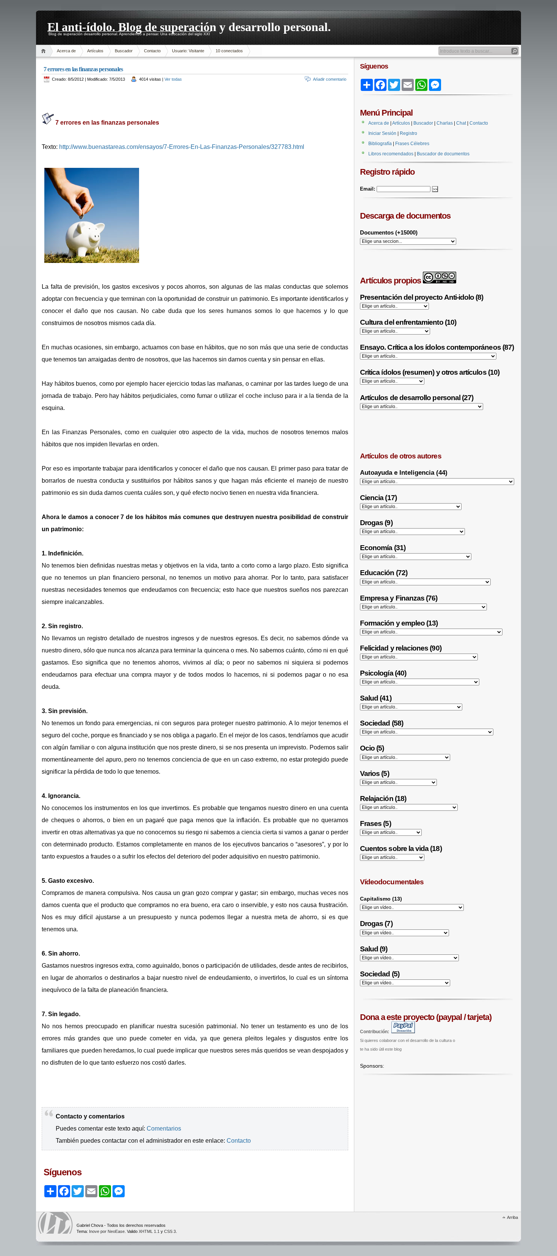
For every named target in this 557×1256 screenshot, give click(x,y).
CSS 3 (170, 1231)
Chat (461, 123)
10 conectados (229, 50)
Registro (408, 133)
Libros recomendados (390, 153)
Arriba (512, 1217)
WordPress (55, 1223)
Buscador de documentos (443, 153)
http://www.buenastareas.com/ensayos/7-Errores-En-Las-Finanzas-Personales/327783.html (181, 147)
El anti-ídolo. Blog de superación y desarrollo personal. (189, 25)
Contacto (152, 50)
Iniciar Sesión (382, 133)
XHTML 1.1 (149, 1231)
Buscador (124, 50)
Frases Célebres (412, 143)
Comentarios (164, 1128)
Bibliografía (380, 143)
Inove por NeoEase (107, 1231)
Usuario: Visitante (188, 50)
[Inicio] (44, 51)
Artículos (95, 50)
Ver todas (173, 79)
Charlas (445, 123)
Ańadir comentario (329, 79)
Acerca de (66, 50)
